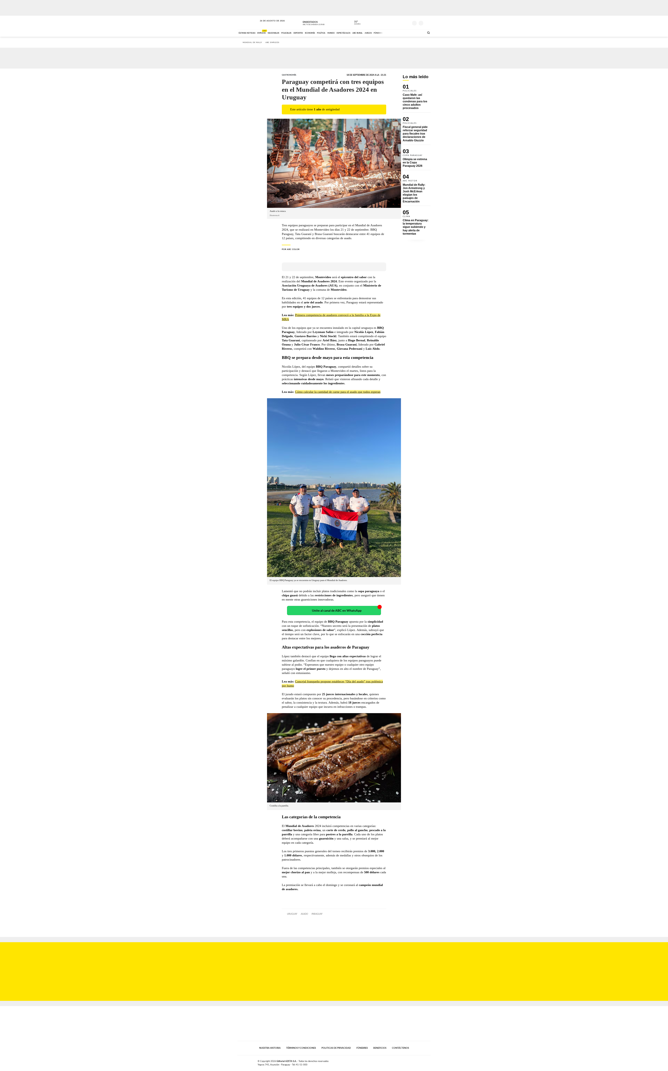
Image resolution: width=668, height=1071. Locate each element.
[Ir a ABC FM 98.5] (418, 32)
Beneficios (379, 1048)
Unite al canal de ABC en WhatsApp (336, 610)
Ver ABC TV (320, 22)
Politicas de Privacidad (336, 1048)
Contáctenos (400, 1048)
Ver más (417, 98)
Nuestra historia (270, 1048)
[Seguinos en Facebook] (391, 22)
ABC (248, 22)
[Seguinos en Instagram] (407, 22)
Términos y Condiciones (301, 1048)
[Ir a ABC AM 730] (404, 32)
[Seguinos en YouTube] (402, 22)
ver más (355, 22)
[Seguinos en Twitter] (397, 22)
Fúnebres (362, 1048)
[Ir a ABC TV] (394, 32)
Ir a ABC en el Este (269, 24)
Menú (427, 23)
